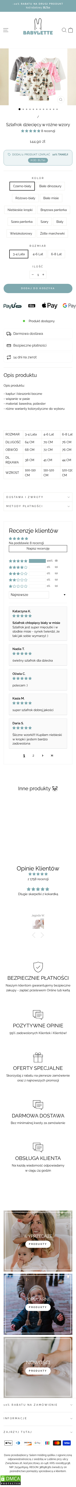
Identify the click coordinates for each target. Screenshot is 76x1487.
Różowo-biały (25, 198)
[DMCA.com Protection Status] (10, 1484)
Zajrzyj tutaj (18, 1432)
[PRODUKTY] (38, 1367)
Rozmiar (38, 245)
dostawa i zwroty (25, 497)
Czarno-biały (22, 186)
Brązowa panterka (54, 210)
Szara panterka (22, 221)
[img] (38, 616)
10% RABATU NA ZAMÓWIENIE (31, 1404)
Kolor (38, 178)
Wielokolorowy (21, 233)
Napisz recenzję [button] (38, 548)
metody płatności (24, 506)
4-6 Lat (38, 254)
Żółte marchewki (52, 233)
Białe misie (51, 198)
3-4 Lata (19, 254)
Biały (59, 221)
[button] (31, 131)
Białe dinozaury (50, 186)
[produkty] (38, 1241)
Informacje (15, 1418)
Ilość (38, 266)
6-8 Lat (56, 254)
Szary (44, 221)
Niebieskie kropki (20, 210)
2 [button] (33, 755)
